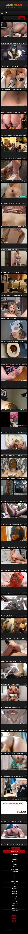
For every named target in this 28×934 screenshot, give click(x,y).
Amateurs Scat (14, 854)
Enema (15, 864)
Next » (15, 848)
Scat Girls (14, 891)
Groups (15, 866)
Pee (15, 883)
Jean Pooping (14, 869)
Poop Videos (15, 879)
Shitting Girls (14, 903)
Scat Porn (14, 893)
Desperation (15, 859)
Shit (15, 898)
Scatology (14, 896)
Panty (14, 874)
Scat (15, 886)
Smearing (14, 908)
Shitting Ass (15, 905)
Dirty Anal (14, 861)
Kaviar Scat (15, 871)
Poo (15, 876)
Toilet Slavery (14, 910)
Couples (15, 857)
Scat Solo (14, 888)
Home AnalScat (8, 930)
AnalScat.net (20, 930)
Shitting (15, 901)
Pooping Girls (14, 881)
